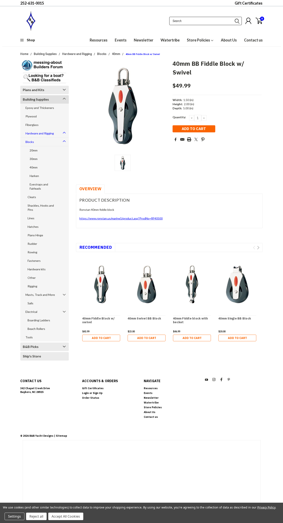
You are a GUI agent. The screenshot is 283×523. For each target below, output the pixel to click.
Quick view (101, 284)
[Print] (189, 139)
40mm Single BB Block (234, 318)
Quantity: (179, 117)
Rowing (32, 252)
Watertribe (170, 40)
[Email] (182, 139)
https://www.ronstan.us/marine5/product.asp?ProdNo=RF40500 (121, 218)
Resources (99, 40)
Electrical (31, 311)
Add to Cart (101, 338)
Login (85, 393)
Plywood (31, 116)
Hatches (33, 226)
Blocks (101, 54)
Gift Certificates (248, 3)
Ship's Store (32, 356)
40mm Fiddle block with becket (190, 320)
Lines (31, 218)
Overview (90, 188)
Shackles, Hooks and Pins (41, 207)
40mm (116, 54)
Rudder (32, 243)
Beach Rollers (36, 328)
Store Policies (199, 40)
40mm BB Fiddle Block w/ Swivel (143, 54)
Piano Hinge (35, 235)
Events (121, 40)
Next (258, 247)
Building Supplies (45, 54)
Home (24, 54)
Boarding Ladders (39, 320)
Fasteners (34, 260)
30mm (33, 159)
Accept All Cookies (66, 516)
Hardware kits (37, 269)
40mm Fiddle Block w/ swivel (98, 320)
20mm (33, 150)
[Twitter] (196, 139)
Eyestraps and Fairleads (39, 186)
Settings (14, 516)
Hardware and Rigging (77, 54)
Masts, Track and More (40, 294)
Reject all (36, 516)
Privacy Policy (266, 507)
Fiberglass (32, 125)
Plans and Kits (33, 90)
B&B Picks (31, 347)
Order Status (90, 397)
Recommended (95, 247)
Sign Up (98, 393)
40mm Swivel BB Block (144, 318)
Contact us (253, 40)
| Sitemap (60, 435)
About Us (229, 40)
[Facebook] (175, 139)
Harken (34, 176)
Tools (29, 337)
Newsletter (143, 40)
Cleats (32, 197)
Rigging (32, 286)
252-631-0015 (32, 3)
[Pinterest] (203, 139)
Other (32, 277)
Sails (30, 303)
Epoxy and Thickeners (39, 108)
